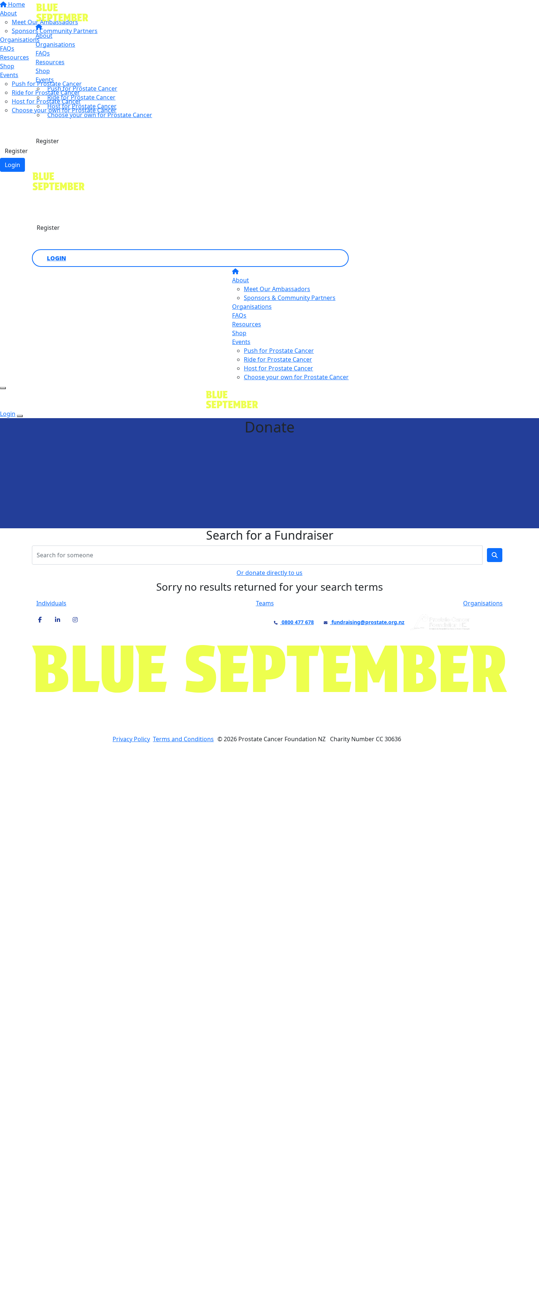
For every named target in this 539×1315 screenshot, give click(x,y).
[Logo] (100, 12)
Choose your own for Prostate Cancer (99, 115)
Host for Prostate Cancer (82, 106)
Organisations (55, 44)
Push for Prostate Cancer (82, 88)
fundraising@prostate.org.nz (367, 622)
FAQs (43, 53)
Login (12, 165)
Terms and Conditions (183, 739)
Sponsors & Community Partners (290, 298)
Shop (43, 71)
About (44, 36)
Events (45, 80)
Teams (265, 603)
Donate (46, 127)
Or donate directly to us (269, 573)
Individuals (51, 603)
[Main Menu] (3, 388)
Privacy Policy (131, 739)
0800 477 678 (297, 622)
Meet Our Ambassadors (277, 289)
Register (16, 151)
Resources (50, 62)
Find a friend (61, 199)
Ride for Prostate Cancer (81, 97)
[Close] (20, 416)
